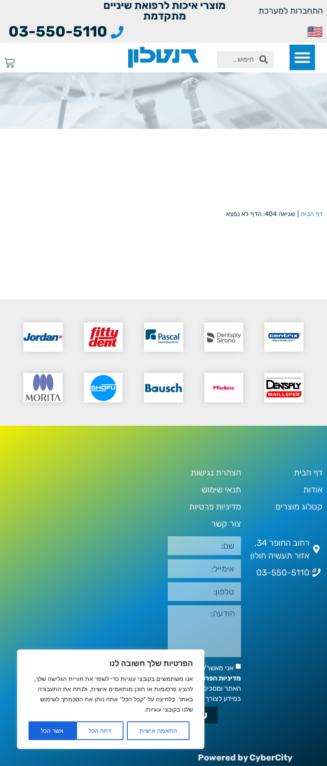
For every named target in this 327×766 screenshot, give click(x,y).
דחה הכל (100, 730)
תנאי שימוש (221, 489)
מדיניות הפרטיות (216, 678)
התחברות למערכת (290, 11)
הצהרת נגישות (216, 472)
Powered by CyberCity (245, 757)
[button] (302, 57)
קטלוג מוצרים (299, 506)
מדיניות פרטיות (215, 506)
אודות (313, 489)
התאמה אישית (158, 730)
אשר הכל (52, 730)
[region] (110, 699)
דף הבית (312, 214)
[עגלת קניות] (9, 62)
